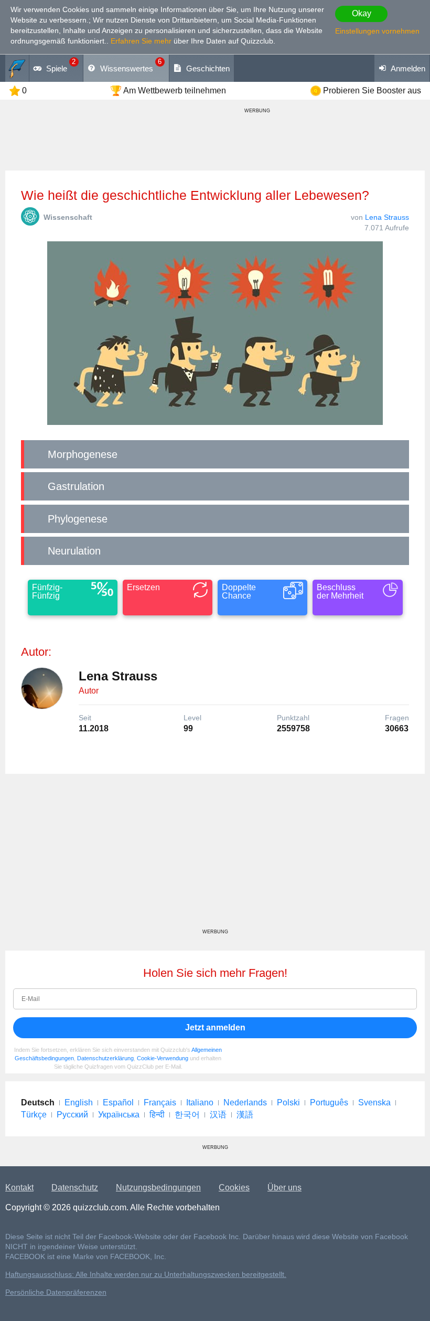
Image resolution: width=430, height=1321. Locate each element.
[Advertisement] (215, 855)
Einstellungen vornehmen (377, 31)
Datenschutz (74, 1187)
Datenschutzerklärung (105, 1058)
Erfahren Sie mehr (141, 41)
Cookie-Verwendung (162, 1058)
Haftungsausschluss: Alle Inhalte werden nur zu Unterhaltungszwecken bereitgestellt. (145, 1275)
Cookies (234, 1187)
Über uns (284, 1187)
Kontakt (19, 1187)
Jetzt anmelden (215, 1027)
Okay (361, 13)
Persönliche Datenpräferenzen (55, 1292)
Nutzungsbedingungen (158, 1187)
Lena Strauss (387, 217)
